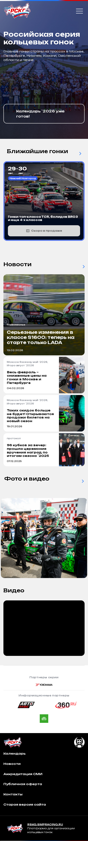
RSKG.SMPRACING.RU (45, 824)
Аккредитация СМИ (22, 774)
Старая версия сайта (24, 804)
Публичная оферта (22, 784)
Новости (12, 763)
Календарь (14, 753)
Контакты (12, 794)
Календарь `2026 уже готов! (40, 113)
